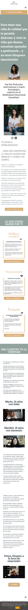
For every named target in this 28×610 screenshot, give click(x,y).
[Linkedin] (16, 138)
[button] (25, 7)
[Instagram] (12, 138)
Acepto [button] (17, 607)
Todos (12, 601)
